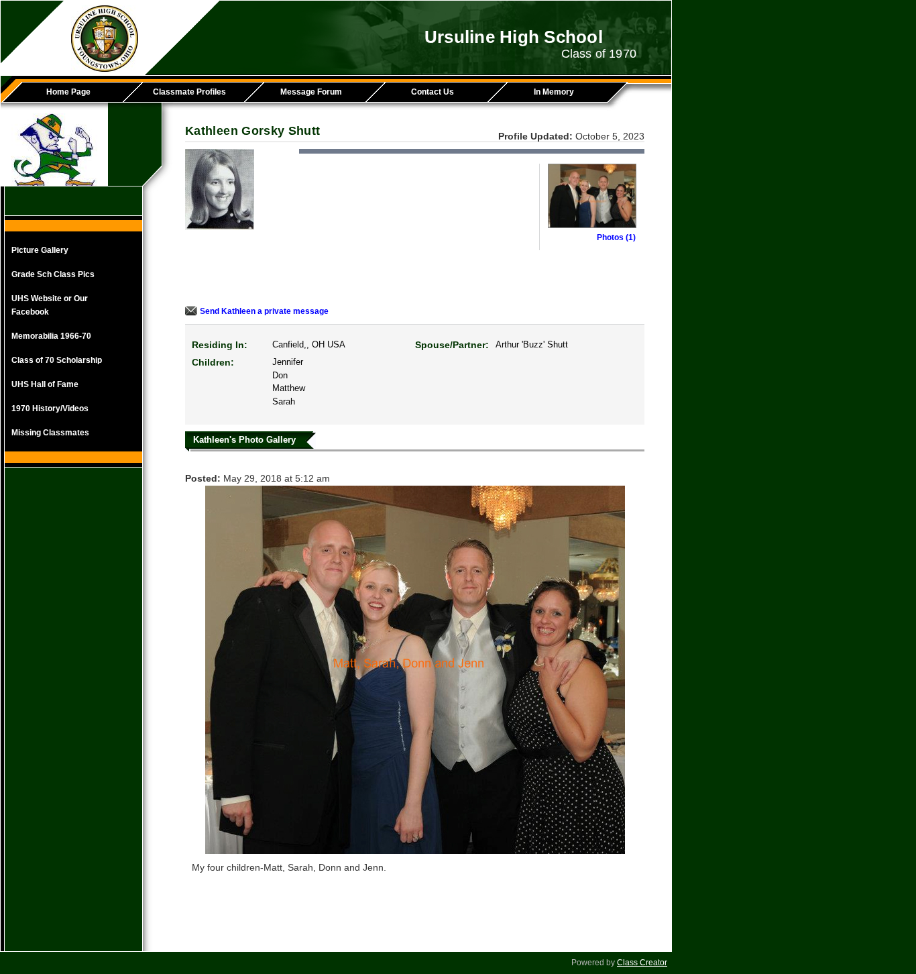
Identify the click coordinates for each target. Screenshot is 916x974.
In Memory (554, 92)
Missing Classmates (50, 432)
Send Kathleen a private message (264, 311)
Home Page (68, 92)
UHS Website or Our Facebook (49, 305)
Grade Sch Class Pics (53, 274)
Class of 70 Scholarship (56, 360)
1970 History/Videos (50, 408)
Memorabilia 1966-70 (51, 336)
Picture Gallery (39, 250)
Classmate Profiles (189, 92)
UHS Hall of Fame (44, 384)
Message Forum (311, 92)
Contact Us (432, 92)
